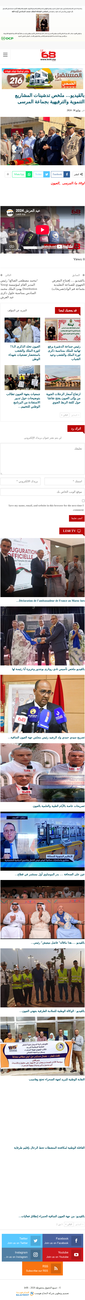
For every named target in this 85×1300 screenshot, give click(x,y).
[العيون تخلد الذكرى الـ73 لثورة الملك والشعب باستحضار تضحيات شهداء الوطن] (22, 330)
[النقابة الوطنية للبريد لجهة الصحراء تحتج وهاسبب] (42, 1046)
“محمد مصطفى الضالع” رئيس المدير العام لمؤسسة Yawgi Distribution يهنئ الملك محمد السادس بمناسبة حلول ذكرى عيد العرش (19, 289)
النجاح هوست (41, 1293)
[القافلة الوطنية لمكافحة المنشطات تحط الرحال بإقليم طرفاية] (42, 1114)
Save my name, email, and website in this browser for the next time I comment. (46, 507)
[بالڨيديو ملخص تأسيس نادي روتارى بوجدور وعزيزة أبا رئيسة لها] (42, 635)
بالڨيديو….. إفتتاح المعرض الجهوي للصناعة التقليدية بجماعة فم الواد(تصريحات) (68, 284)
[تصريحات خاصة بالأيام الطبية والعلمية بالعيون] (42, 772)
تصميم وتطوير (62, 1293)
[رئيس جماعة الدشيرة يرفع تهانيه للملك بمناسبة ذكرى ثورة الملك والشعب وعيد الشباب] (62, 330)
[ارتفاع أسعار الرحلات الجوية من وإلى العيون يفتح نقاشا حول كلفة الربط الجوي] (62, 377)
